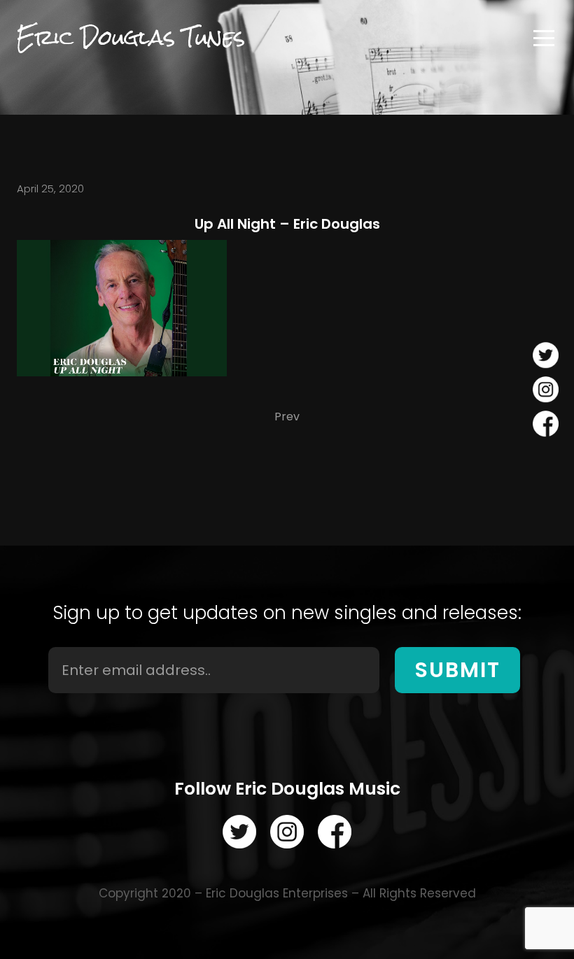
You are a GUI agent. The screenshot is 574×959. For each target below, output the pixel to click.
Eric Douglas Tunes (131, 38)
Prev (287, 417)
